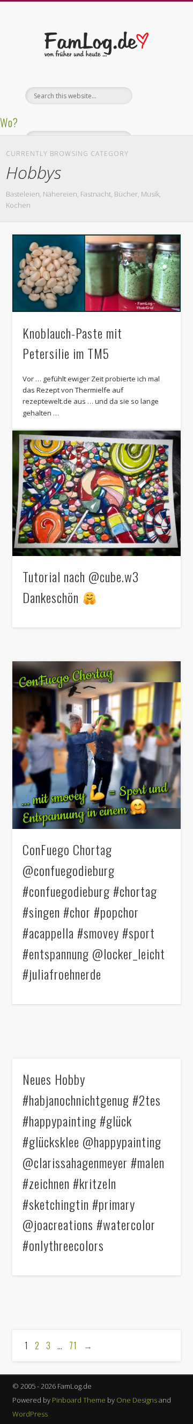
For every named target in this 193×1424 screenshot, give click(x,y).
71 (73, 1345)
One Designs (136, 1400)
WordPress (30, 1414)
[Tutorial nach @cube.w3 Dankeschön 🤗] (96, 494)
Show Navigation (155, 95)
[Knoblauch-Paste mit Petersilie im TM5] (96, 273)
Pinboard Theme (79, 1400)
